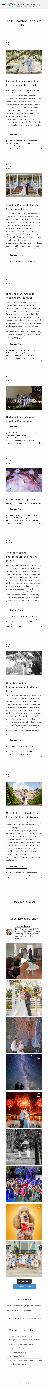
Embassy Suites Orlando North (19, 619)
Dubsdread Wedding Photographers (21, 353)
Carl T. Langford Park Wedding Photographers (24, 1318)
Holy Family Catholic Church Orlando (24, 515)
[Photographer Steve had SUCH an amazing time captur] (24, 1147)
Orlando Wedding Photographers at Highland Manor (22, 556)
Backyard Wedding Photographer (23, 140)
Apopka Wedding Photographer (22, 350)
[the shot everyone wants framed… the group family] (24, 1259)
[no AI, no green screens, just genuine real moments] (24, 1072)
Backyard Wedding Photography (19, 143)
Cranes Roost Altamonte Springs (23, 616)
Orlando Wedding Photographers (23, 261)
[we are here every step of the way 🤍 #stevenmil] (24, 998)
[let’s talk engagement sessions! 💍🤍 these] (24, 1035)
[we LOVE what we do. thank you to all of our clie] (24, 961)
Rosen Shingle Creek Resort (18, 875)
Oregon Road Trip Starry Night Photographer (24, 1306)
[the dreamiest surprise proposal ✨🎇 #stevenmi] (24, 1110)
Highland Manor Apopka (16, 355)
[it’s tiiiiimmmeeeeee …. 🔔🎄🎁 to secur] (24, 1184)
